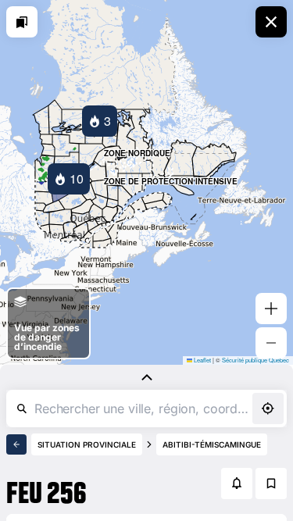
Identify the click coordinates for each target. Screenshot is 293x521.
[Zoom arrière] (271, 343)
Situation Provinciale (87, 444)
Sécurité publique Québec (255, 359)
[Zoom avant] (271, 308)
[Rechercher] (22, 408)
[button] (99, 121)
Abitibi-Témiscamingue (212, 444)
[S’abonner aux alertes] (236, 483)
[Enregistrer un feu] (271, 483)
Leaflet (201, 359)
